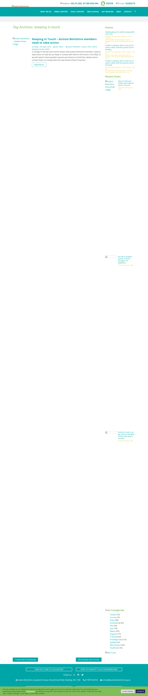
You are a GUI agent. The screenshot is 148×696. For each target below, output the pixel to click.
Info (56, 47)
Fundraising (115, 623)
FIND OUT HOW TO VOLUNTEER (49, 669)
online (47, 49)
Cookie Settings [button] (127, 691)
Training (113, 636)
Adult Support (77, 12)
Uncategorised (116, 639)
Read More (39, 64)
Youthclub (114, 648)
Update (113, 642)
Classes (113, 614)
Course (113, 617)
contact (84, 47)
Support (113, 634)
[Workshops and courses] (77, 659)
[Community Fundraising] (14, 659)
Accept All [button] (140, 691)
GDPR (94, 47)
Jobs (112, 628)
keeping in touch (38, 49)
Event (112, 620)
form (89, 47)
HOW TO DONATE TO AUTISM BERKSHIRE (99, 669)
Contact (128, 12)
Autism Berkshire (73, 47)
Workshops (115, 645)
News (118, 12)
